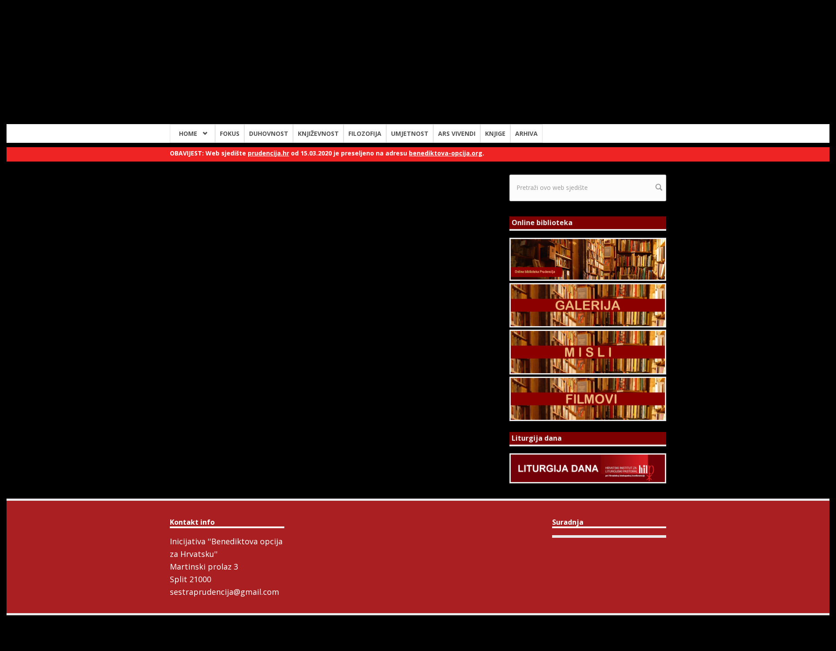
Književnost (318, 133)
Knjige (495, 133)
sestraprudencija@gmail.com (224, 592)
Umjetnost (409, 133)
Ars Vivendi (456, 133)
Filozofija (364, 133)
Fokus (229, 133)
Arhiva (526, 133)
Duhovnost (268, 133)
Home (188, 133)
